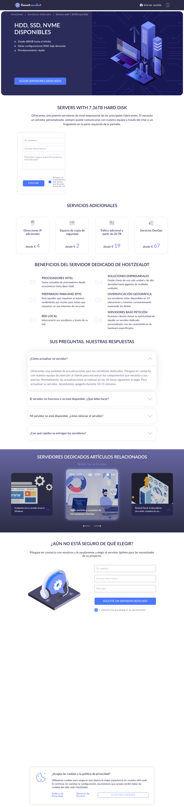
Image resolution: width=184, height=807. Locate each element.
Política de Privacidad (57, 794)
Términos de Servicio (82, 794)
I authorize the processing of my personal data (123, 610)
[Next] (97, 526)
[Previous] (86, 526)
